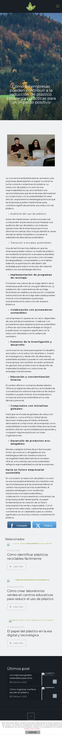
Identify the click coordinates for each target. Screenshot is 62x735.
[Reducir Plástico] (31, 6)
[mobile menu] (57, 6)
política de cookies (32, 729)
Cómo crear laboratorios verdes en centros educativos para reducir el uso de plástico (30, 595)
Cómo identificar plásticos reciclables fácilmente (27, 557)
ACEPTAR (33, 732)
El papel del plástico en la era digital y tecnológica (29, 633)
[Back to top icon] (31, 716)
